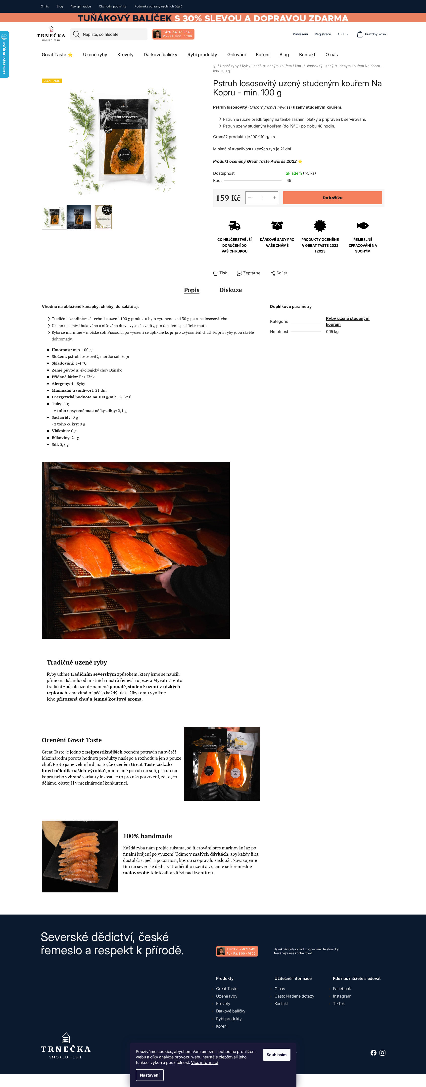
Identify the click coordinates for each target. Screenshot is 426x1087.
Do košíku (332, 197)
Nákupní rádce (81, 6)
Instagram (342, 996)
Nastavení (149, 1075)
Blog (60, 6)
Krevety (223, 1003)
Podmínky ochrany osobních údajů (158, 6)
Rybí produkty (229, 1018)
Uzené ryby (226, 996)
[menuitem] (57, 54)
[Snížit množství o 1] (249, 198)
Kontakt (281, 1003)
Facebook (342, 988)
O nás (45, 6)
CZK (341, 34)
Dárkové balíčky (230, 1010)
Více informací (204, 1062)
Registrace (323, 34)
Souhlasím (277, 1054)
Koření (222, 1026)
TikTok (339, 1003)
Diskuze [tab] (230, 290)
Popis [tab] (191, 290)
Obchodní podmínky (113, 6)
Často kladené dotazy (294, 996)
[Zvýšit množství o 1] (274, 198)
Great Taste (226, 988)
